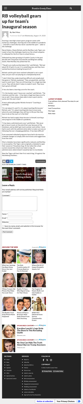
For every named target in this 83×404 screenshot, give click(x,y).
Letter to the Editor (29, 392)
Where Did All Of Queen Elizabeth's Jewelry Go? (38, 267)
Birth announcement (29, 378)
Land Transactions (54, 108)
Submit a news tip (28, 373)
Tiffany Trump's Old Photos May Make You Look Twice (8, 291)
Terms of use (27, 370)
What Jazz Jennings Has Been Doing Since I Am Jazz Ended (8, 268)
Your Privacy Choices (66, 401)
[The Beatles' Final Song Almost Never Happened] (9, 304)
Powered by (35, 247)
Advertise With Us (29, 365)
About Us (26, 359)
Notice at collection (45, 401)
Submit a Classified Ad (30, 389)
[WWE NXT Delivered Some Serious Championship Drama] (39, 304)
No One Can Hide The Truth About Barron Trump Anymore (31, 344)
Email (4, 218)
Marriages (51, 111)
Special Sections (10, 376)
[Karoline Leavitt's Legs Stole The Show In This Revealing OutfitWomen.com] (8, 331)
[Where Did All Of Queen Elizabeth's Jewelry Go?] (39, 256)
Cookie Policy (59, 371)
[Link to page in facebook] (8, 161)
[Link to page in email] (4, 161)
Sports (8, 365)
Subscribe (26, 362)
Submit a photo (28, 376)
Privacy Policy (48, 371)
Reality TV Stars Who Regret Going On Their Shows (23, 291)
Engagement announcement (31, 384)
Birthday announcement (30, 381)
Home (8, 359)
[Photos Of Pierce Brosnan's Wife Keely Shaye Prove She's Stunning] (24, 304)
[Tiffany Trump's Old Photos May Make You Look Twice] (9, 280)
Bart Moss (16, 32)
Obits (7, 373)
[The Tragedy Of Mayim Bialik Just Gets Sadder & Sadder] (39, 280)
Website (5, 222)
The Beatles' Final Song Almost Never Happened (8, 314)
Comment (6, 195)
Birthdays (51, 106)
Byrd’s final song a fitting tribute (24, 175)
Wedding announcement (30, 386)
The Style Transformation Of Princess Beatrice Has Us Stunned (23, 268)
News (7, 362)
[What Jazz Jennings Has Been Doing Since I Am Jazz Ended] (9, 256)
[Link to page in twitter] (11, 161)
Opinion (8, 367)
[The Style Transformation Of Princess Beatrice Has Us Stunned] (24, 256)
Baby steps (51, 113)
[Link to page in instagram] (51, 360)
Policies (26, 367)
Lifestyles (9, 370)
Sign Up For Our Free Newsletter (32, 395)
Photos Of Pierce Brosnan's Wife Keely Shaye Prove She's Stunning (23, 315)
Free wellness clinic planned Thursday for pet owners (63, 102)
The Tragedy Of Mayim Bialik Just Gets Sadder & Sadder (38, 292)
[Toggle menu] (5, 8)
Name (4, 214)
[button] (71, 8)
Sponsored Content (11, 378)
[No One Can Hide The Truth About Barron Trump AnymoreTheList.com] (8, 345)
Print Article (40, 161)
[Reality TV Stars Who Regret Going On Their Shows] (24, 280)
